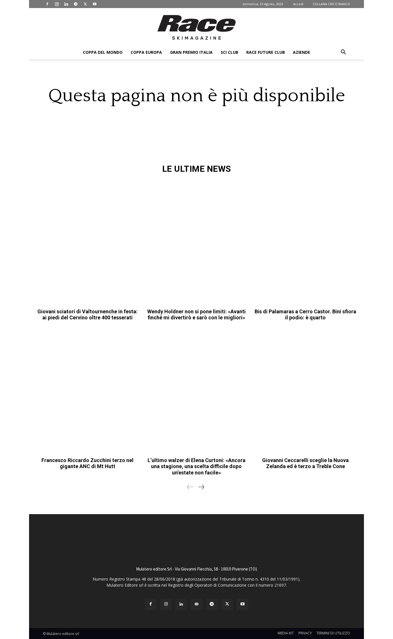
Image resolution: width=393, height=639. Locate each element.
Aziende (301, 52)
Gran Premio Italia (191, 52)
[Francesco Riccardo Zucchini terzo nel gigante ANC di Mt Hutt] (87, 391)
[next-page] (201, 487)
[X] (85, 4)
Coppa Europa (146, 52)
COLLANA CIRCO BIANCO (331, 4)
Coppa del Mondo (103, 52)
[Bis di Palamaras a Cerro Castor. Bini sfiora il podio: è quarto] (305, 242)
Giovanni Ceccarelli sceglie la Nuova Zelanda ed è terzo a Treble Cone (305, 463)
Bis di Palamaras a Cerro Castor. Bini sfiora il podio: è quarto (305, 314)
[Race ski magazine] (196, 27)
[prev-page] (190, 487)
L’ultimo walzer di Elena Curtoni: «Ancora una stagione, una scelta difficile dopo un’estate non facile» (196, 466)
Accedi (298, 4)
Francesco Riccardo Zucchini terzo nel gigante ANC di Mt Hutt (87, 463)
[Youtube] (94, 4)
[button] (343, 53)
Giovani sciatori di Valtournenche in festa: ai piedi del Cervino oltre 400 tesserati (87, 314)
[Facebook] (47, 4)
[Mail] (196, 604)
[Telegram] (75, 4)
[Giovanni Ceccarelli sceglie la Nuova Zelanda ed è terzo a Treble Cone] (305, 391)
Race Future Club (265, 52)
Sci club (229, 52)
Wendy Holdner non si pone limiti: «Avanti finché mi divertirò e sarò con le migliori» (196, 314)
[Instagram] (56, 4)
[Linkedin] (66, 4)
